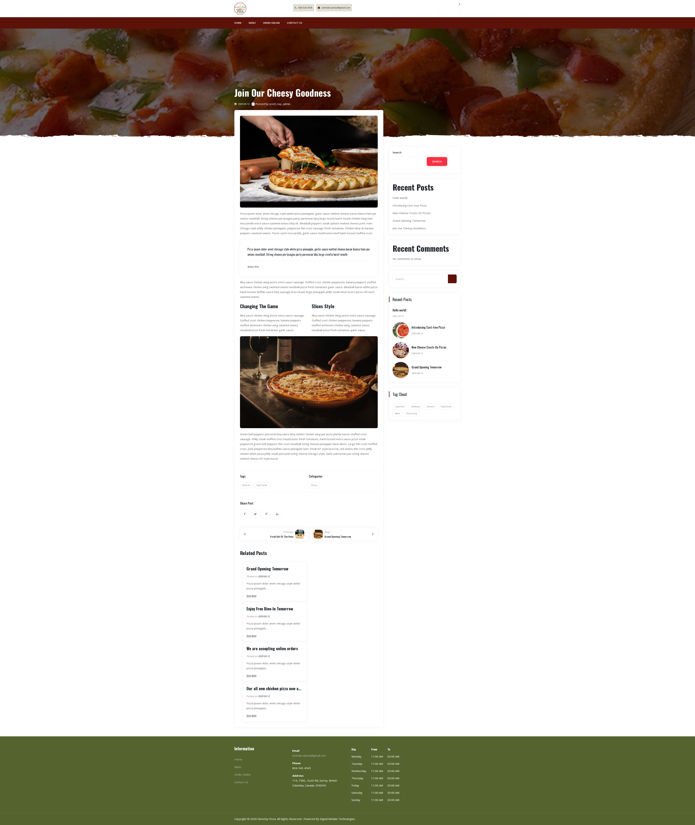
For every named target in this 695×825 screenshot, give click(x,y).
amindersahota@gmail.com (336, 7)
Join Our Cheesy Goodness (409, 228)
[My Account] (444, 8)
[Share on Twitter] (255, 513)
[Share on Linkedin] (277, 513)
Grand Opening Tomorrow (267, 568)
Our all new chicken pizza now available (274, 688)
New (397, 413)
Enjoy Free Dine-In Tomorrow (270, 608)
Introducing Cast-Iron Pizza (410, 205)
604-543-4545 (305, 7)
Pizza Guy (411, 413)
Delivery (415, 406)
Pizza (314, 485)
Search (397, 152)
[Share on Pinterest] (266, 513)
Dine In (246, 485)
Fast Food (261, 485)
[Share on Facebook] (244, 513)
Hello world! (400, 198)
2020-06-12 (264, 576)
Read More (251, 596)
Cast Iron (400, 406)
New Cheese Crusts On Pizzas (412, 213)
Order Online (271, 22)
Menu (252, 22)
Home (237, 22)
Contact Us (294, 22)
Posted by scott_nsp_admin (273, 104)
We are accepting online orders (272, 648)
